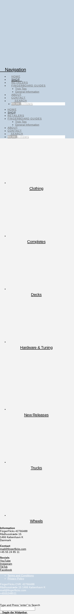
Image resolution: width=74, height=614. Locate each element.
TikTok (4, 566)
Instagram (6, 563)
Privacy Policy (16, 578)
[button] (14, 612)
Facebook (6, 569)
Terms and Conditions (21, 575)
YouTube (5, 560)
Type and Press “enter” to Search (20, 605)
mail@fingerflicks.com (13, 548)
